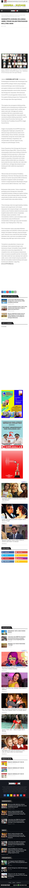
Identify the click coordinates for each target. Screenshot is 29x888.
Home (2, 15)
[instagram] (21, 558)
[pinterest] (7, 558)
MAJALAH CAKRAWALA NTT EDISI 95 (16, 762)
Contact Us (18, 882)
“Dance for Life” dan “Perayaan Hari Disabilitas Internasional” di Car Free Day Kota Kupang (17, 875)
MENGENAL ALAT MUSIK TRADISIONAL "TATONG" (16, 644)
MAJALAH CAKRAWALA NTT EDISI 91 (16, 774)
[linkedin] (21, 795)
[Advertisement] (14, 39)
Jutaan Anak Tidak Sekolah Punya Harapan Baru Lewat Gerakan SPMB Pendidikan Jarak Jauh (16, 301)
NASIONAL (7, 15)
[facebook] (7, 552)
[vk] (7, 561)
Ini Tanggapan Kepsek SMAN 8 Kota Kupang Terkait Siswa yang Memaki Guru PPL (17, 862)
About (14, 882)
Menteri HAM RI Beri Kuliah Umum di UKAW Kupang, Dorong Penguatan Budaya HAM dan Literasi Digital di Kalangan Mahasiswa (16, 315)
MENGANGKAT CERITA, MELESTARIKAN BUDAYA (16, 631)
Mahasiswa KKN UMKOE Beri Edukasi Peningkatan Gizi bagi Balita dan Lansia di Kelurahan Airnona (17, 806)
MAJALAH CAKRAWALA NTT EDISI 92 (16, 768)
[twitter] (7, 555)
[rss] (21, 555)
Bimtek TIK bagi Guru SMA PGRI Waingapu (18, 868)
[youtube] (21, 552)
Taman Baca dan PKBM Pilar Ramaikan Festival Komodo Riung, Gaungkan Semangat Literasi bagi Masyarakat (17, 638)
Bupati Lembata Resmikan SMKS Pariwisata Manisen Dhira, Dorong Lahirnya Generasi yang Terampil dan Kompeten (16, 813)
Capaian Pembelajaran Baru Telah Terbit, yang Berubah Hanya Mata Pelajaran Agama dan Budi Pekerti (17, 308)
